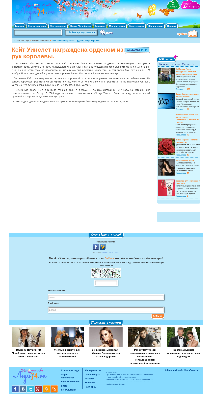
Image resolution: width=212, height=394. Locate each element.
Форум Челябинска (80, 26)
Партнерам (90, 386)
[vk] (23, 386)
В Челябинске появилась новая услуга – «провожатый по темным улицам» (187, 118)
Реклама (89, 378)
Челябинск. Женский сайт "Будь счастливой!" (35, 12)
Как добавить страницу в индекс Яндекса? (187, 95)
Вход (188, 3)
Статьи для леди (37, 26)
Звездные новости (40, 40)
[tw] (31, 386)
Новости (171, 26)
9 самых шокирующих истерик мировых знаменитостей (67, 353)
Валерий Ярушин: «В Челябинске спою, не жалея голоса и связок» (28, 353)
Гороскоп (100, 26)
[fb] (15, 386)
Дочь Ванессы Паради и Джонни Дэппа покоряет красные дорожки (106, 353)
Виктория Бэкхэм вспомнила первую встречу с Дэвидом (183, 353)
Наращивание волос (185, 160)
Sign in (157, 316)
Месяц (186, 64)
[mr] (47, 386)
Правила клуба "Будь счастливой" (188, 34)
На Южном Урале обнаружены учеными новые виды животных (186, 71)
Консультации (136, 26)
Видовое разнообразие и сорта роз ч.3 (187, 140)
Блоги (64, 385)
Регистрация (192, 6)
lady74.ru (122, 377)
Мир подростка (58, 26)
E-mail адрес (53, 303)
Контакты (90, 382)
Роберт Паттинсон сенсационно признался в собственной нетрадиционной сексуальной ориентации (145, 356)
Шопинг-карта (155, 26)
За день (163, 64)
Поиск (106, 32)
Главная (19, 26)
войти (109, 258)
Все (194, 64)
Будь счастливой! (70, 381)
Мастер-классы (117, 26)
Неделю (175, 64)
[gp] (39, 386)
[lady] (35, 376)
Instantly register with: (106, 241)
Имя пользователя (56, 290)
